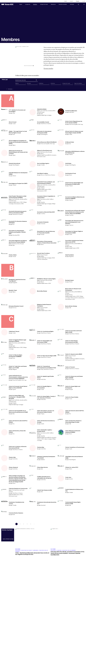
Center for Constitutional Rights (45, 331)
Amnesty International (14, 163)
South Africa (71, 112)
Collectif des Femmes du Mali (44, 490)
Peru (13, 224)
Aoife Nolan (68, 163)
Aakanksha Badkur (42, 109)
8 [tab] (33, 65)
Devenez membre (48, 68)
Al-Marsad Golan (69, 142)
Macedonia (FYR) (16, 235)
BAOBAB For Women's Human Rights (46, 278)
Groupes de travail (44, 4)
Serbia (14, 113)
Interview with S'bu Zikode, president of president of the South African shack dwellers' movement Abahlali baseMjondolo (67, 553)
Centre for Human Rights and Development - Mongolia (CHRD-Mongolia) (17, 397)
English (65, 1)
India (42, 113)
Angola (14, 155)
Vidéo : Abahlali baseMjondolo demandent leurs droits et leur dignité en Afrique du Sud (32, 553)
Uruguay (42, 413)
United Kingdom (44, 134)
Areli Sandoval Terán (70, 173)
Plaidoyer (59, 550)
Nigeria (14, 145)
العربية (83, 1)
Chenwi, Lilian (12, 457)
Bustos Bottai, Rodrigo (71, 306)
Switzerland (43, 505)
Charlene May (40, 447)
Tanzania (42, 234)
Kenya (14, 358)
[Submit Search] (78, 4)
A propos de (27, 4)
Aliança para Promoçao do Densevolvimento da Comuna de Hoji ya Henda (18, 152)
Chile (70, 307)
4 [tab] (28, 65)
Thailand (71, 154)
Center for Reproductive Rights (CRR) (46, 355)
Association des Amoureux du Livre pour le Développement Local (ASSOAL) (74, 222)
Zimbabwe (43, 459)
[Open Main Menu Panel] (84, 4)
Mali (42, 491)
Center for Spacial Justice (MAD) (73, 354)
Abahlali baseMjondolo (71, 110)
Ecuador (42, 423)
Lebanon (14, 175)
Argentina (43, 202)
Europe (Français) (43, 254)
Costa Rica (43, 213)
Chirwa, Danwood (13, 467)
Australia (71, 479)
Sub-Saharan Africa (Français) (46, 152)
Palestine (71, 281)
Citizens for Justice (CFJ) (71, 467)
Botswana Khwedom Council (16, 306)
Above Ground (12, 122)
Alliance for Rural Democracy (44, 150)
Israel (14, 134)
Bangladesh (71, 256)
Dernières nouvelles (63, 4)
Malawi (70, 469)
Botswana (14, 307)
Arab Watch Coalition (42, 173)
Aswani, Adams (13, 255)
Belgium (42, 256)
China (42, 369)
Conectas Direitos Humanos (16, 513)
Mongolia (71, 389)
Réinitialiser (10, 89)
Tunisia (70, 246)
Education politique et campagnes (29, 550)
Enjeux (20, 4)
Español (71, 1)
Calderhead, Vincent (14, 331)
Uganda (14, 389)
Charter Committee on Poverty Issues (74, 447)
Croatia (70, 398)
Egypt (14, 346)
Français (77, 1)
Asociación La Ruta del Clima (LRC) (46, 212)
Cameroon (71, 225)
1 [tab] (24, 65)
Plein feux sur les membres (69, 550)
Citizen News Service (42, 467)
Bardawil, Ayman (69, 280)
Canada (14, 123)
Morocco (43, 175)
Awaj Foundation (69, 255)
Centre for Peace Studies (71, 397)
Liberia (42, 153)
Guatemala (71, 215)
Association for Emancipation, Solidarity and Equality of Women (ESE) (17, 232)
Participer (72, 4)
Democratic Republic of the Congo (76, 124)
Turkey (70, 357)
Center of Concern (70, 367)
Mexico (70, 175)
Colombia (43, 165)
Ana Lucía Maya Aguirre (43, 163)
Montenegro (71, 379)
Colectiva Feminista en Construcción (18, 488)
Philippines (15, 369)
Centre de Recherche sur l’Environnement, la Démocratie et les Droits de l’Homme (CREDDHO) (18, 377)
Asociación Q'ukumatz (43, 222)
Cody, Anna (68, 477)
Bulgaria (42, 309)
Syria (70, 143)
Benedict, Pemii (13, 290)
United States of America (46, 123)
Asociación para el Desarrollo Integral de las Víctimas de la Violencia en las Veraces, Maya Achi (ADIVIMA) (75, 212)
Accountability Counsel (43, 122)
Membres (35, 4)
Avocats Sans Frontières (43, 253)
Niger (14, 245)
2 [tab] (25, 65)
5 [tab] (29, 65)
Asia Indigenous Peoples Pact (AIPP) (18, 183)
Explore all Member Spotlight (8, 539)
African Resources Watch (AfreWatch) (46, 142)
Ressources (53, 4)
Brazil (14, 514)
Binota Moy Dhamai (42, 291)
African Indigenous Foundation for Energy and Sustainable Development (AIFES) (18, 142)
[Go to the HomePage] (7, 4)
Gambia (70, 134)
